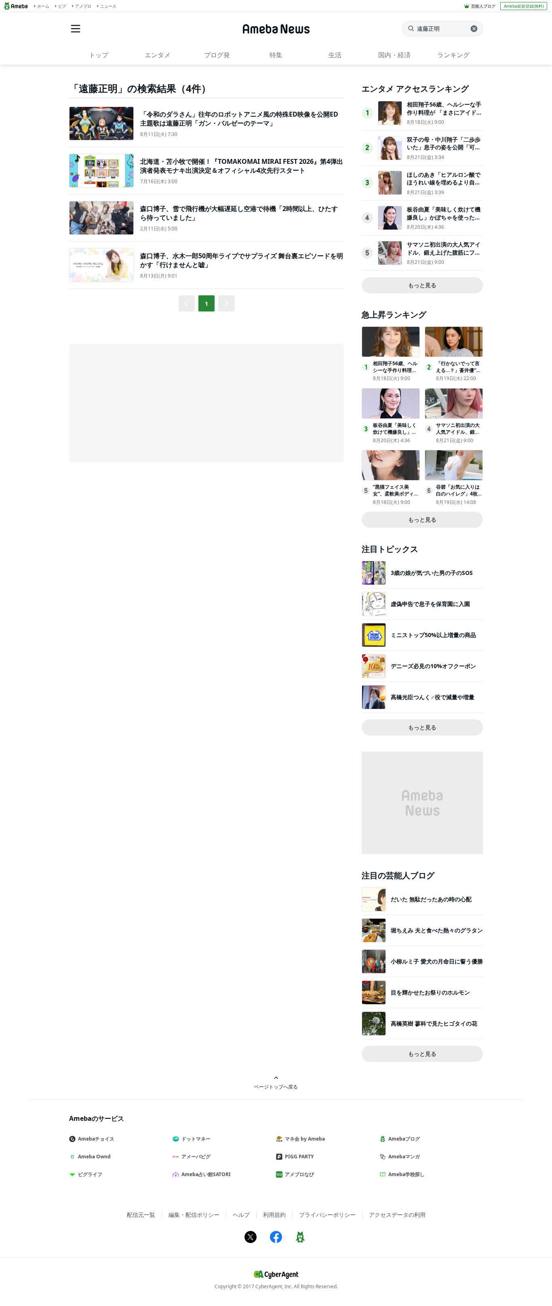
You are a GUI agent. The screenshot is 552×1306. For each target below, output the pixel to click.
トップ (98, 54)
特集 (276, 54)
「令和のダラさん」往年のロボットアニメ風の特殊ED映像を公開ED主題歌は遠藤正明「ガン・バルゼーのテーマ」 (239, 118)
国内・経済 (394, 54)
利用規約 (274, 1214)
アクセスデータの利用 (397, 1214)
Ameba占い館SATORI (206, 1174)
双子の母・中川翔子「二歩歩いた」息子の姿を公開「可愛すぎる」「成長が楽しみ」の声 (443, 151)
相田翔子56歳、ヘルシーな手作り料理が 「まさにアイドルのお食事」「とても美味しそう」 (444, 116)
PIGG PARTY (299, 1156)
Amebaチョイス (96, 1138)
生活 (335, 54)
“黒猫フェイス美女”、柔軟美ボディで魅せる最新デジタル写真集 (396, 496)
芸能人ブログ (483, 6)
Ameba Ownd (94, 1156)
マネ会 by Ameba (305, 1138)
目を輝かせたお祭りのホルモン (430, 992)
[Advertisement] (141, 402)
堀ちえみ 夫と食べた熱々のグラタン (437, 930)
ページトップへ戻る (276, 1086)
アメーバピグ (196, 1156)
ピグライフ (90, 1174)
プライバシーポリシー (327, 1214)
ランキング (453, 54)
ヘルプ (241, 1214)
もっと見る (422, 285)
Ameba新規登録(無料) (524, 6)
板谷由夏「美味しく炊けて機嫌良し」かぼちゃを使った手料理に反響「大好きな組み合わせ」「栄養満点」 (443, 221)
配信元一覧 (141, 1214)
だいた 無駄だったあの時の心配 (431, 899)
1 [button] (206, 303)
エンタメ (158, 54)
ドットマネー (196, 1138)
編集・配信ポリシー (194, 1214)
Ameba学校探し (406, 1174)
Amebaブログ (404, 1138)
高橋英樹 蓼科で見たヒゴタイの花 (434, 1023)
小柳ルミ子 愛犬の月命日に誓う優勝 (437, 961)
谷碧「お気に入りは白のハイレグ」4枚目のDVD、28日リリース (459, 496)
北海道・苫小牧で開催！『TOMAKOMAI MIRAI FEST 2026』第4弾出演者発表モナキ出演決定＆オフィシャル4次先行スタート (241, 166)
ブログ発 (217, 54)
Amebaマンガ (404, 1156)
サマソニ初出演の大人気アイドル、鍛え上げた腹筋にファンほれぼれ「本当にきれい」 (443, 252)
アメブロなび (299, 1174)
